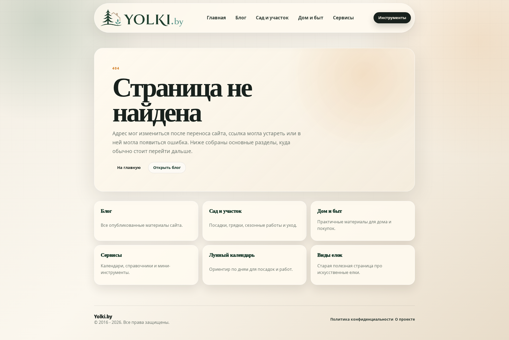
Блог (240, 18)
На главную (129, 167)
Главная (216, 18)
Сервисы (343, 18)
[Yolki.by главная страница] (142, 18)
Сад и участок (272, 18)
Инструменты (392, 17)
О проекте (405, 319)
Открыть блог (167, 167)
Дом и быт (310, 18)
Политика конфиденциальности (361, 319)
